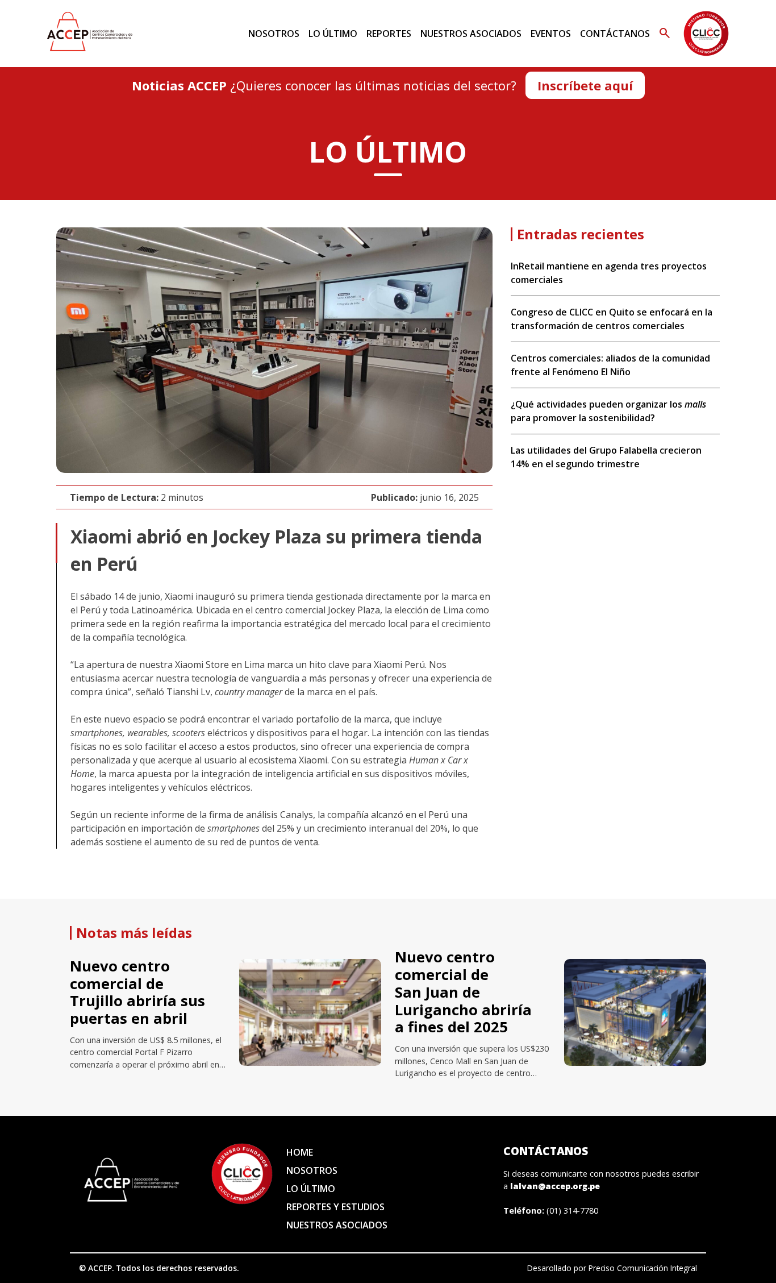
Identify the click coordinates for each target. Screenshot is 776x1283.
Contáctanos (615, 33)
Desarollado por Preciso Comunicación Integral (612, 1268)
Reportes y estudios (335, 1207)
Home (299, 1152)
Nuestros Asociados (470, 33)
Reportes (388, 33)
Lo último (332, 33)
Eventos (551, 33)
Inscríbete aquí (585, 85)
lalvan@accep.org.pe (555, 1186)
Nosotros (273, 33)
